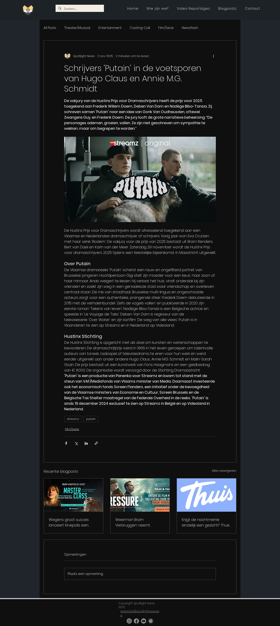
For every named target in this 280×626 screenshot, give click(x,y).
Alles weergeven (224, 471)
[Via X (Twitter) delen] (76, 443)
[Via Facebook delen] (66, 443)
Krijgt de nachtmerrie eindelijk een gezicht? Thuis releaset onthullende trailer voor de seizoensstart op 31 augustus (206, 522)
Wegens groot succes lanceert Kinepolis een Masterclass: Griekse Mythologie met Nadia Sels (72, 522)
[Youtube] (143, 621)
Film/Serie (166, 28)
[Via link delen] (96, 443)
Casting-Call (140, 28)
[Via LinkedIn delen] (86, 443)
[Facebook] (136, 621)
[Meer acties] (213, 56)
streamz (73, 419)
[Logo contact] (150, 621)
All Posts (50, 28)
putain (91, 419)
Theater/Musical (77, 28)
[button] (193, 8)
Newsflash (190, 28)
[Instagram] (129, 621)
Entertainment (110, 28)
